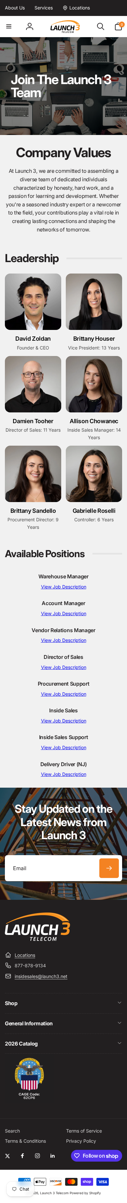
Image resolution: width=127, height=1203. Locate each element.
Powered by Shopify (85, 1193)
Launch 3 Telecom (54, 1193)
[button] (9, 26)
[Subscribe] (109, 868)
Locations (25, 955)
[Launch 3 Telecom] (37, 939)
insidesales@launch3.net (41, 976)
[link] (15, 7)
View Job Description (63, 586)
